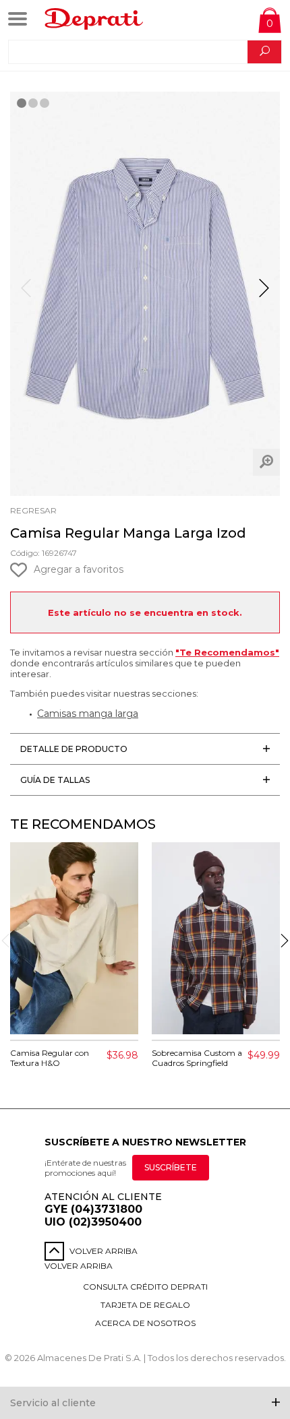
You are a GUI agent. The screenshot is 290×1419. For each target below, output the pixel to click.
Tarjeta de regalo (145, 1305)
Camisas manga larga (87, 713)
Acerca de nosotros (145, 1323)
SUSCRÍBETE (170, 1167)
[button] (264, 294)
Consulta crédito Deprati (145, 1287)
